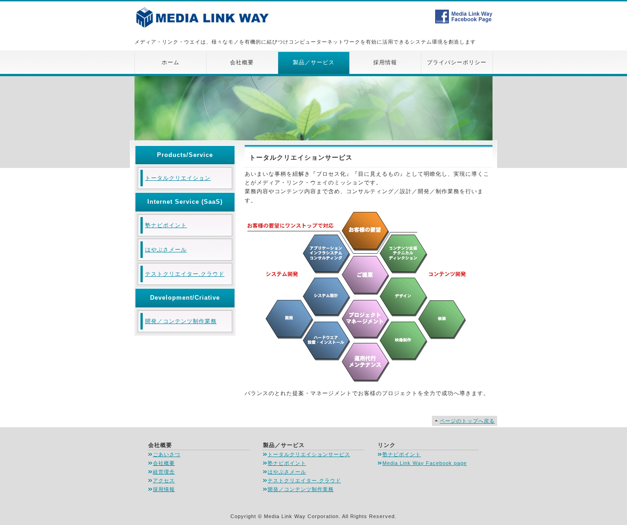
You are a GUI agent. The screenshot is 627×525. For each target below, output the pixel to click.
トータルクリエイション (178, 178)
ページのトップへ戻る (467, 421)
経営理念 (164, 472)
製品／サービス (314, 62)
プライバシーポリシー (457, 62)
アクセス (164, 480)
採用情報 (385, 62)
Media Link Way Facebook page (424, 463)
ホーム (170, 62)
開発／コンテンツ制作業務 (181, 321)
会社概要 (242, 62)
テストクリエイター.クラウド (184, 274)
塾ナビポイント (166, 225)
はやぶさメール (166, 249)
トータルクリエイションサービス (309, 454)
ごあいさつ (166, 454)
